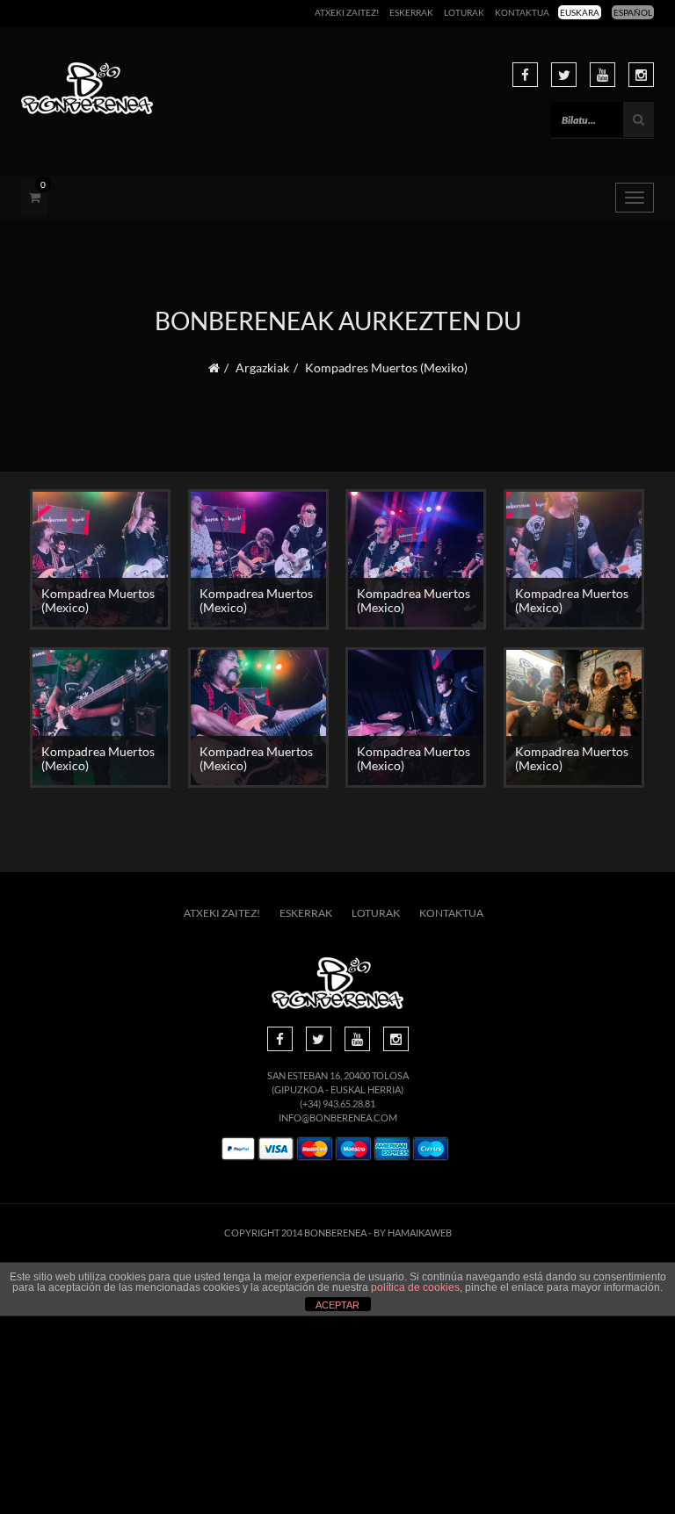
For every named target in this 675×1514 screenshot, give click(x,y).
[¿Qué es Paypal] (238, 1149)
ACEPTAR (337, 1305)
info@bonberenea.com (338, 1117)
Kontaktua (522, 12)
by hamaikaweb (413, 1232)
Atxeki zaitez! (347, 12)
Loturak (464, 12)
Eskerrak (411, 12)
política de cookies (415, 1287)
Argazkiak (262, 367)
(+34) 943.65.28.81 (337, 1103)
